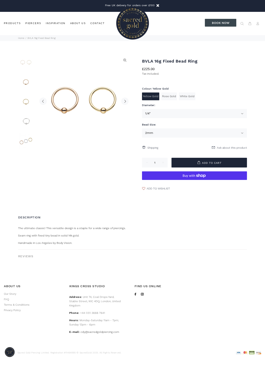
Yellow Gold (150, 96)
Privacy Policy (12, 310)
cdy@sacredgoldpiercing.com (100, 331)
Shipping (152, 147)
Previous (43, 101)
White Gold (187, 96)
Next (125, 101)
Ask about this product (232, 147)
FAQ (6, 299)
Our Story (10, 293)
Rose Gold (169, 96)
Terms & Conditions (16, 304)
